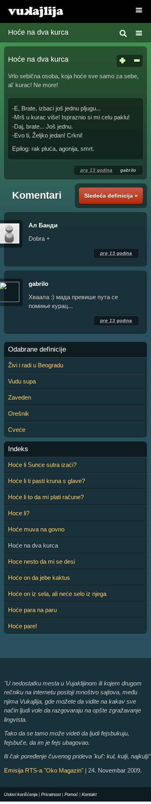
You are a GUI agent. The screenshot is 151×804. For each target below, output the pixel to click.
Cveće (16, 429)
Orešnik (18, 413)
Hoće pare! (22, 626)
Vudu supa (22, 381)
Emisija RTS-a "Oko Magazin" (43, 770)
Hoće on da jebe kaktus (39, 577)
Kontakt (89, 794)
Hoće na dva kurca (38, 32)
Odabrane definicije (37, 349)
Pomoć (71, 794)
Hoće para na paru (32, 609)
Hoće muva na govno (36, 529)
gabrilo (128, 170)
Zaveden (19, 397)
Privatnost (51, 794)
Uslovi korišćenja (20, 794)
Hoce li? (18, 513)
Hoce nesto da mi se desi (41, 561)
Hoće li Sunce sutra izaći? (42, 464)
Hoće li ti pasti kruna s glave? (46, 480)
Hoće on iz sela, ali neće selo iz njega (57, 593)
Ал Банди (43, 225)
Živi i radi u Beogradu (35, 365)
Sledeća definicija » (111, 195)
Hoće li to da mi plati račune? (46, 497)
